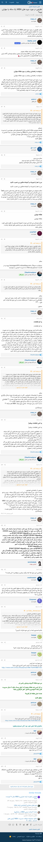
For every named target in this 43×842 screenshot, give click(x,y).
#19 (2, 660)
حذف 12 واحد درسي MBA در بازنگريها (25, 812)
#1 (1, 27)
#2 (1, 48)
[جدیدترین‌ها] (6, 2)
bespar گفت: (37, 714)
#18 (2, 643)
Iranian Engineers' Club (32, 840)
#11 (2, 368)
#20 (2, 680)
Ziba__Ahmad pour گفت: (33, 611)
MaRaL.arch (32, 41)
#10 (2, 319)
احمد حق (33, 148)
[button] (40, 2)
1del (35, 731)
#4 (1, 107)
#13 (2, 465)
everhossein (32, 577)
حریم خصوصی (21, 836)
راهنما (14, 836)
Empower (33, 599)
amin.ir (33, 99)
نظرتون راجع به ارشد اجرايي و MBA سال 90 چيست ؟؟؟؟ (21, 797)
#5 (2, 155)
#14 (2, 525)
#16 (2, 585)
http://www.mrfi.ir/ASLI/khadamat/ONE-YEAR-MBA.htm (22, 667)
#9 (1, 280)
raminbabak (32, 562)
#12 (2, 420)
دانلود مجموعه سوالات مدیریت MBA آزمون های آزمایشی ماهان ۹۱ (22, 819)
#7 (1, 211)
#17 (2, 607)
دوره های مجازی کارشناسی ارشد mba (25, 805)
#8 (2, 239)
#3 (2, 68)
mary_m (38, 15)
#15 (2, 570)
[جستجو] (2, 2)
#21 (2, 710)
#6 (1, 179)
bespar (33, 635)
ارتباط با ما (39, 836)
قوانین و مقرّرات (30, 836)
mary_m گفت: (36, 111)
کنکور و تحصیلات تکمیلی (30, 802)
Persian (37, 834)
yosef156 (33, 232)
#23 (2, 766)
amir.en (33, 672)
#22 (2, 738)
